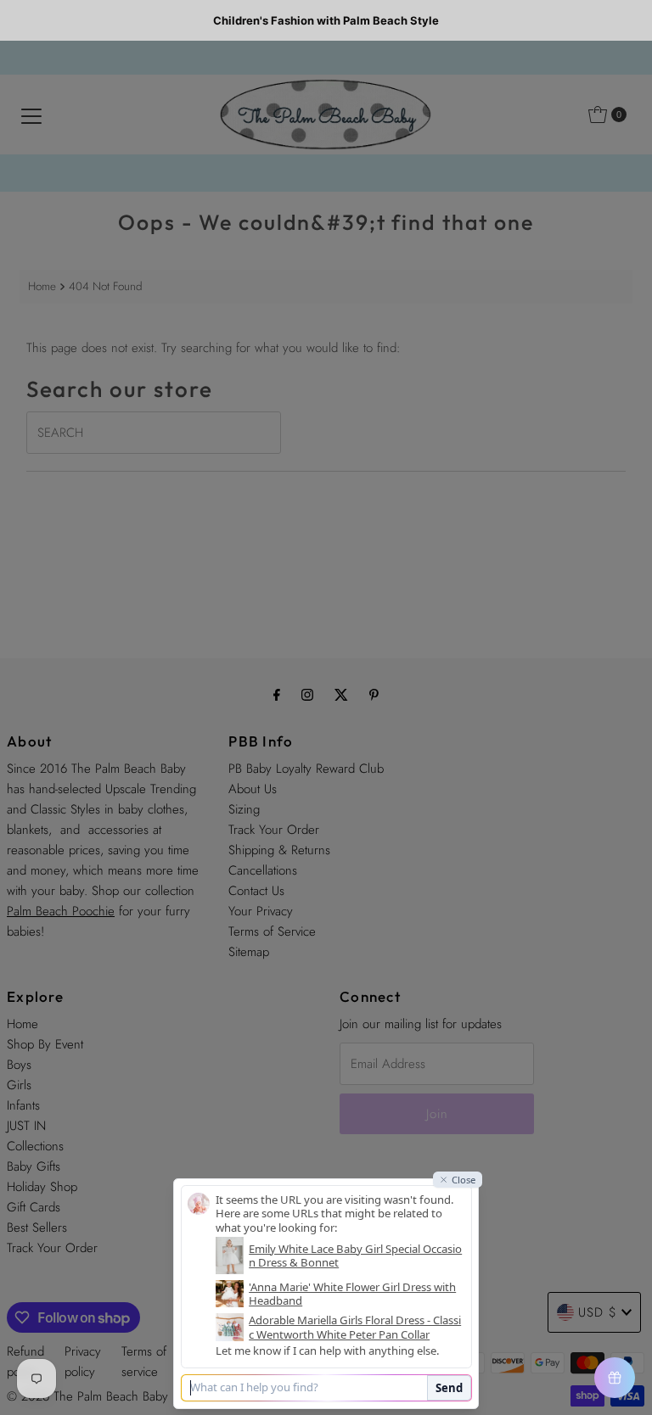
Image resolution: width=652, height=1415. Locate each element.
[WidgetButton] (614, 1377)
